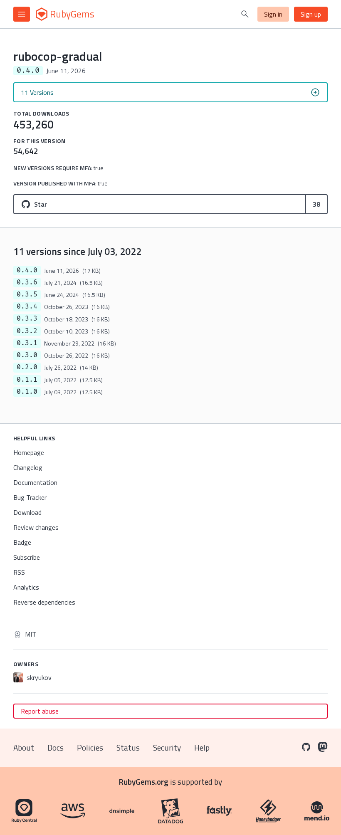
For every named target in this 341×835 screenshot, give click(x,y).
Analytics (26, 587)
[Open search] (244, 14)
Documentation (35, 482)
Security (167, 747)
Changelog (27, 467)
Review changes (36, 527)
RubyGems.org (143, 782)
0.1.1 (27, 380)
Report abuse (40, 711)
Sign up (311, 14)
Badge (22, 542)
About (23, 747)
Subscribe (26, 557)
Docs (55, 747)
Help (202, 747)
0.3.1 (27, 343)
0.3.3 (27, 318)
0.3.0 (27, 355)
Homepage (28, 452)
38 (316, 204)
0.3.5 (27, 294)
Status (128, 747)
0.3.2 (27, 331)
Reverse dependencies (44, 602)
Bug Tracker (30, 497)
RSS (19, 572)
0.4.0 (27, 270)
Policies (90, 747)
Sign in (273, 14)
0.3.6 (27, 282)
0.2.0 (27, 367)
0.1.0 (27, 392)
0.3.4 (27, 306)
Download (27, 512)
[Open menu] (21, 14)
